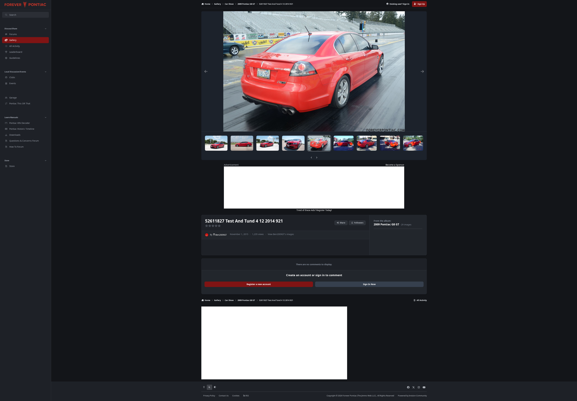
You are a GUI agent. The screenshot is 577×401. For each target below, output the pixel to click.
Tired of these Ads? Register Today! (314, 210)
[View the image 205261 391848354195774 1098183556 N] (216, 143)
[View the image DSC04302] (390, 143)
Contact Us (224, 395)
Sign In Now (369, 284)
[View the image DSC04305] (367, 143)
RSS (247, 395)
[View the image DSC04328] (344, 143)
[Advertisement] (314, 187)
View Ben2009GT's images (281, 234)
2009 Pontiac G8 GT (386, 224)
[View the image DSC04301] (413, 143)
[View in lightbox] (314, 71)
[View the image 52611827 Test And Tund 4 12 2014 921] (319, 143)
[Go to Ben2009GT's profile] (206, 234)
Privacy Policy (209, 395)
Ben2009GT (221, 234)
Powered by (412, 395)
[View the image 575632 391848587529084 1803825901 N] (293, 143)
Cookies (235, 395)
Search (12, 14)
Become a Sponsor (395, 164)
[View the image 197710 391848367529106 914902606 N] (267, 143)
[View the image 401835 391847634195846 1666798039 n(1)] (242, 143)
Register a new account (259, 284)
